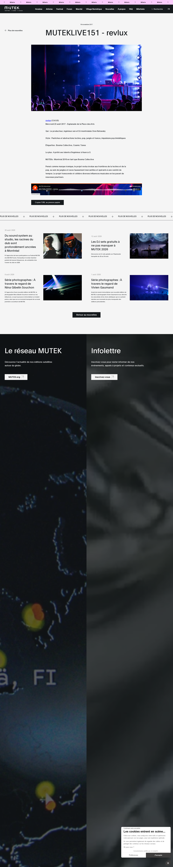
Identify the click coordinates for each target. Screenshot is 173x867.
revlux (48, 120)
